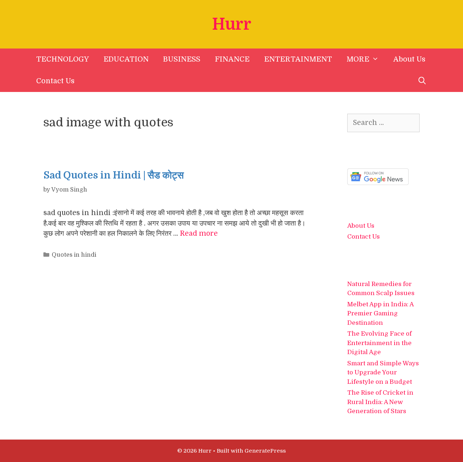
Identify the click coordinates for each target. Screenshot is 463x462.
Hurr (231, 24)
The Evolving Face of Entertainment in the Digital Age (379, 343)
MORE (358, 59)
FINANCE (232, 59)
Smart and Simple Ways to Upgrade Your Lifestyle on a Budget (383, 372)
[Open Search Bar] (422, 81)
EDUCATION (126, 59)
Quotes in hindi (74, 254)
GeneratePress (265, 451)
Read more (199, 234)
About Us (409, 59)
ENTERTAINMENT (298, 59)
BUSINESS (181, 59)
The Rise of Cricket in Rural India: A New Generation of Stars (380, 402)
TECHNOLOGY (62, 59)
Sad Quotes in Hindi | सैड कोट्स (113, 175)
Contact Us (55, 81)
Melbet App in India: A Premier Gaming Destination (380, 313)
